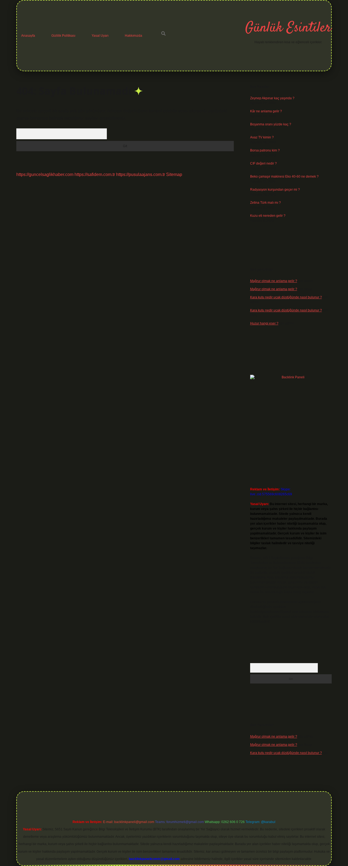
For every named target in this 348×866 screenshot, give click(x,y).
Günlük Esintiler (288, 28)
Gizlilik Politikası (63, 36)
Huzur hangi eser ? (264, 323)
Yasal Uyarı (100, 36)
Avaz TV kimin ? (262, 137)
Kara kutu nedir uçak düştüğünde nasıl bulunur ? (286, 297)
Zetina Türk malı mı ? (265, 203)
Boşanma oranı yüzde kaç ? (270, 124)
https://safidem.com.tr (94, 174)
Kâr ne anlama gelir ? (266, 111)
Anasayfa (28, 36)
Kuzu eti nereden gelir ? (267, 216)
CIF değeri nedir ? (263, 163)
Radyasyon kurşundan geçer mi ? (275, 189)
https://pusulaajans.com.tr (140, 174)
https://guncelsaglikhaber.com (44, 174)
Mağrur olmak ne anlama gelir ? (273, 281)
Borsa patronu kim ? (265, 150)
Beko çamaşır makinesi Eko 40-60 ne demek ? (284, 176)
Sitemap (174, 174)
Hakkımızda (133, 36)
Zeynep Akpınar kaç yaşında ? (272, 98)
